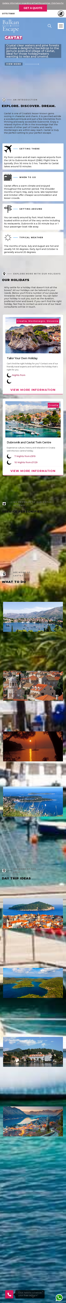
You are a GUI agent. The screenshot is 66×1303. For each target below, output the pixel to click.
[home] (12, 26)
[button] (61, 26)
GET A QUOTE (33, 8)
